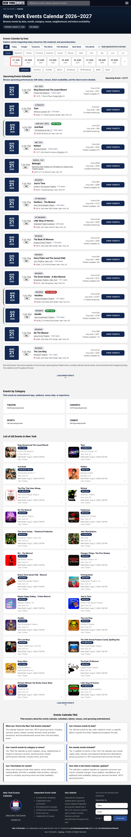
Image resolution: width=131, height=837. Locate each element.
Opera (107, 70)
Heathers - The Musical (44, 202)
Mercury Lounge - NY (42, 112)
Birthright (36, 163)
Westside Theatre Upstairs (44, 224)
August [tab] (8, 53)
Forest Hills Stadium (42, 93)
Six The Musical (41, 333)
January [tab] (60, 53)
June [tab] (112, 53)
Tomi (36, 108)
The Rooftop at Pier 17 (43, 130)
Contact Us (15, 820)
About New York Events (16, 815)
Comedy (49, 70)
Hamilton (38, 295)
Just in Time (39, 183)
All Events (25, 70)
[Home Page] (14, 3)
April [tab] (91, 53)
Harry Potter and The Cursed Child (49, 258)
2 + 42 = (99, 818)
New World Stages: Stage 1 (44, 205)
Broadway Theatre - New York (45, 280)
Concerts (37, 70)
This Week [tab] (48, 47)
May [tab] (102, 53)
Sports (59, 70)
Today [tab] (14, 47)
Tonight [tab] (24, 47)
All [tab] (6, 47)
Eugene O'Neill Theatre (42, 243)
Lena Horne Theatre (41, 336)
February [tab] (71, 53)
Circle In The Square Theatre (45, 187)
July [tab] (123, 53)
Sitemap (61, 832)
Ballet (98, 70)
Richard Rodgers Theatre (44, 299)
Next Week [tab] (76, 47)
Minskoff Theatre (40, 355)
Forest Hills (57, 96)
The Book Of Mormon (44, 239)
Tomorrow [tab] (35, 47)
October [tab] (29, 53)
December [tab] (49, 53)
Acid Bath (38, 127)
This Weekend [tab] (62, 47)
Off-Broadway (85, 70)
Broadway (71, 70)
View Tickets (113, 91)
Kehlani (37, 146)
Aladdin (37, 314)
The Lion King (40, 351)
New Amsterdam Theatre (44, 317)
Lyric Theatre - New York (43, 261)
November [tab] (39, 53)
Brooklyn (61, 152)
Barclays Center (40, 149)
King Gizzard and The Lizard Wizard (50, 90)
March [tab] (81, 53)
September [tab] (18, 53)
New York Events (9, 9)
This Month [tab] (89, 47)
